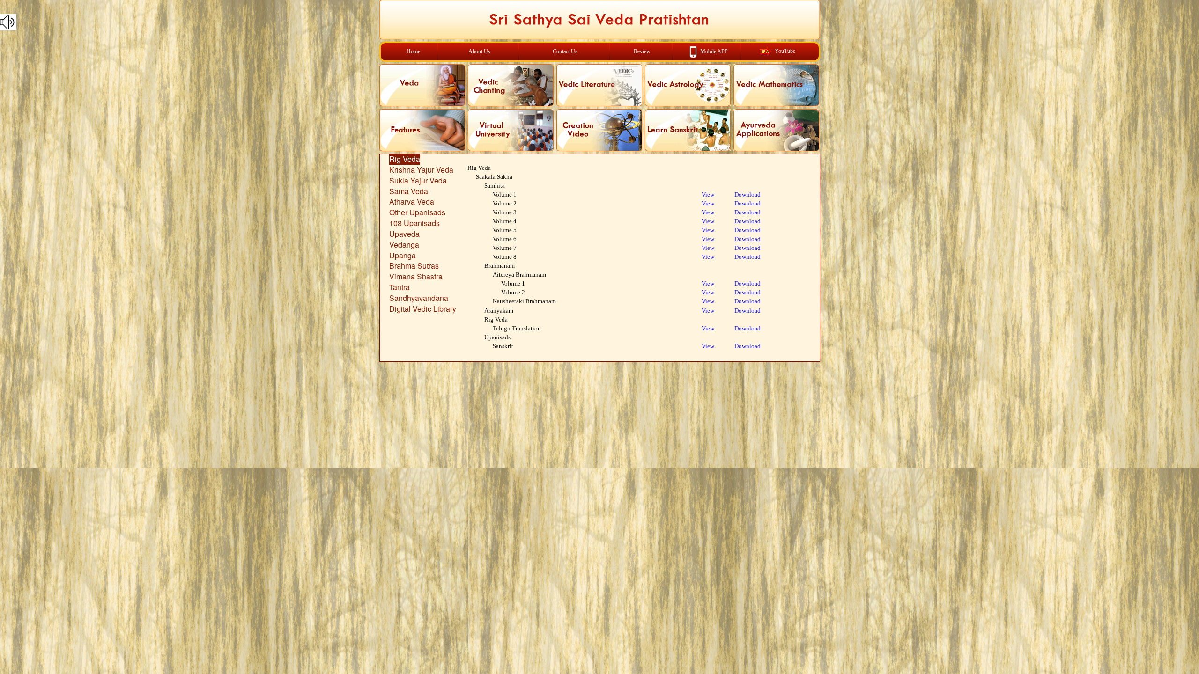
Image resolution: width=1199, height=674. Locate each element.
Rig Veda (404, 159)
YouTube (785, 51)
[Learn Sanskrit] (688, 130)
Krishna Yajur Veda (421, 169)
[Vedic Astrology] (688, 85)
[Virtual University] (511, 130)
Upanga (402, 255)
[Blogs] (422, 130)
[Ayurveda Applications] (776, 130)
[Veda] (422, 85)
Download (747, 194)
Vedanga (404, 244)
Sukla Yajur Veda (418, 180)
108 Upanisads (414, 223)
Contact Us (565, 51)
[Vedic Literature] (599, 85)
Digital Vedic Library (422, 308)
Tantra (399, 287)
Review (642, 51)
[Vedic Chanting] (511, 85)
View (708, 194)
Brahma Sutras (414, 265)
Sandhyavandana (418, 298)
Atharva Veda (411, 201)
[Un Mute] (599, 22)
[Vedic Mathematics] (776, 85)
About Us (479, 51)
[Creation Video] (599, 130)
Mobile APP (714, 51)
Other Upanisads (417, 212)
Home (413, 51)
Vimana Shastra (416, 276)
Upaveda (404, 233)
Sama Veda (408, 191)
